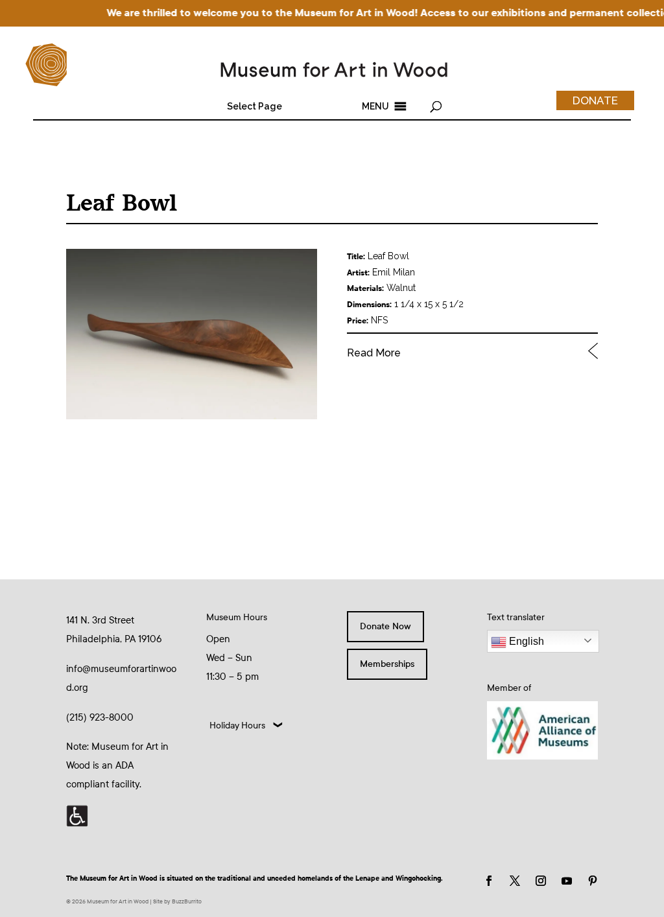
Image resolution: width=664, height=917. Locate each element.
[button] (254, 106)
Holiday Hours (237, 725)
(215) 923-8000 (100, 717)
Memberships (387, 663)
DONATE (595, 100)
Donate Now (385, 626)
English (525, 641)
